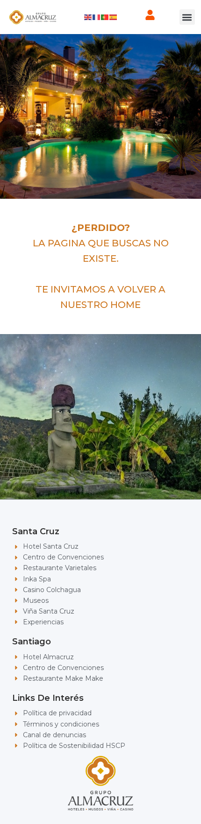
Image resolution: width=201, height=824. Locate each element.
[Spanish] (113, 16)
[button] (187, 17)
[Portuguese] (105, 16)
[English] (88, 16)
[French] (97, 16)
